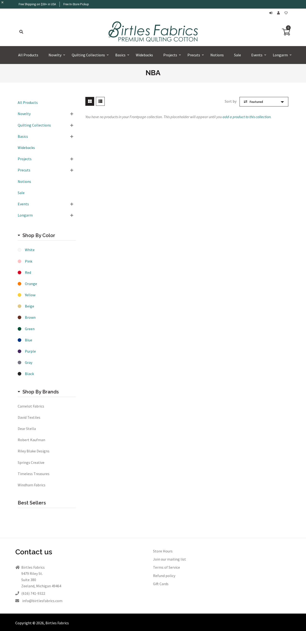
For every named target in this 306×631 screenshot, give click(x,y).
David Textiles (29, 417)
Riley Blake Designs (33, 451)
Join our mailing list (169, 559)
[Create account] (279, 13)
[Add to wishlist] (286, 13)
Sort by (230, 101)
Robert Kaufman (31, 439)
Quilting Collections (34, 125)
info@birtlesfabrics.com (42, 600)
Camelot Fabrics (31, 406)
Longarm (25, 215)
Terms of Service (166, 567)
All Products (28, 102)
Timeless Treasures (33, 473)
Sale (21, 192)
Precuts (24, 170)
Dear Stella (27, 428)
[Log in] (272, 13)
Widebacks (26, 147)
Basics (23, 136)
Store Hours (163, 551)
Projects (25, 158)
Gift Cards (161, 583)
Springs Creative (31, 462)
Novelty (24, 113)
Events (23, 203)
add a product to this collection (247, 116)
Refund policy (164, 575)
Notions (24, 181)
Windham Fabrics (31, 485)
